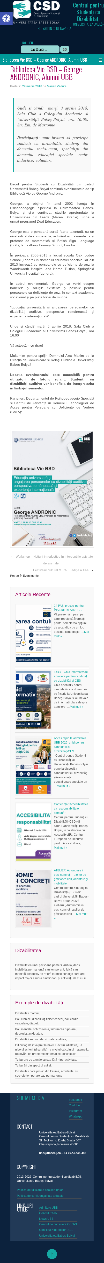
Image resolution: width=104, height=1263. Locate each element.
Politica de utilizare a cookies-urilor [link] (40, 1190)
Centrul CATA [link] (48, 1213)
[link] (6, 18)
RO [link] (24, 42)
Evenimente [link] (31, 575)
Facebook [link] (75, 1100)
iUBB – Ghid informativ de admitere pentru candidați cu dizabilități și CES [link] (71, 676)
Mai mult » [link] (76, 706)
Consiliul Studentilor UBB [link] (56, 1230)
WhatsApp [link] (75, 1116)
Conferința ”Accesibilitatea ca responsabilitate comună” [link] (71, 809)
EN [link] (31, 42)
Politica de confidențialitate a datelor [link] (41, 1195)
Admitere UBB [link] (48, 1207)
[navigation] (41, 39)
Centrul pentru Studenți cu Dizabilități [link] (88, 11)
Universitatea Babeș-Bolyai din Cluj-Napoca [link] (71, 26)
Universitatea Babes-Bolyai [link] (57, 1235)
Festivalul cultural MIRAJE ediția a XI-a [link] (61, 570)
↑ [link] (52, 1254)
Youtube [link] (74, 1105)
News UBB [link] (46, 1218)
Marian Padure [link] (57, 86)
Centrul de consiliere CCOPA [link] (58, 1224)
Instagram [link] (75, 1111)
